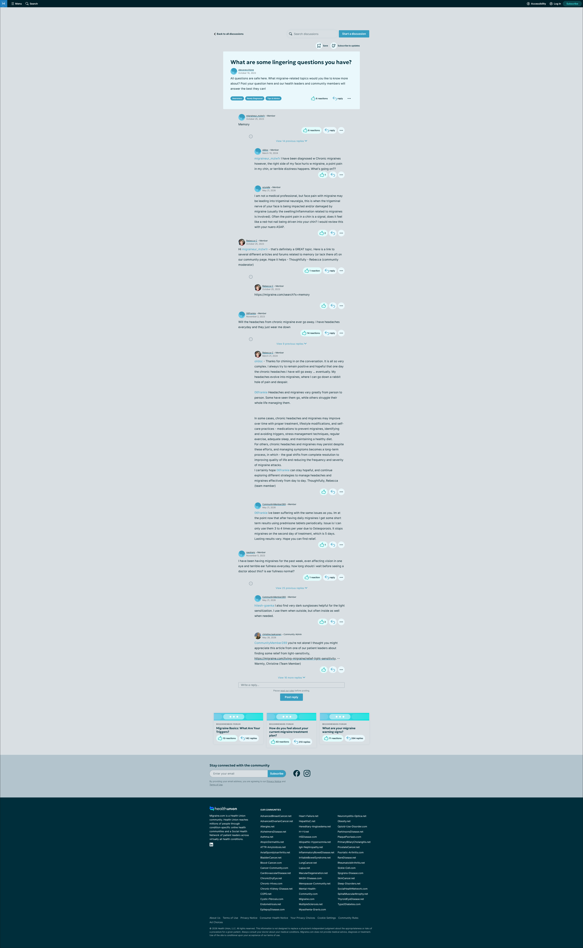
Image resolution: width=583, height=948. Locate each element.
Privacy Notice (552, 933)
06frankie (251, 313)
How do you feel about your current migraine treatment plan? (288, 731)
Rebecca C (251, 240)
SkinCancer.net (346, 878)
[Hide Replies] (251, 136)
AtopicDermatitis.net (272, 841)
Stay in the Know (502, 910)
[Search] (290, 33)
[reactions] (324, 305)
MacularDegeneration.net (313, 873)
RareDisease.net (347, 857)
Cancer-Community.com (274, 867)
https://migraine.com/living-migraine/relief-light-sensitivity (295, 658)
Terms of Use (216, 784)
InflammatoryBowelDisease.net (316, 852)
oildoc (265, 150)
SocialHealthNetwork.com (353, 888)
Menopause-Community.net (315, 883)
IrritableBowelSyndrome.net (315, 857)
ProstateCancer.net (349, 847)
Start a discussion (354, 33)
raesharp (250, 552)
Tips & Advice (273, 98)
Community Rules (348, 917)
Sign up (565, 924)
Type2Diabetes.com (349, 904)
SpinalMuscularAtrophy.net (353, 893)
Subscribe (572, 3)
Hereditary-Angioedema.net (315, 826)
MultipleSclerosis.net (311, 904)
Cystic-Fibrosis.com (271, 899)
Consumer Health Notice (274, 917)
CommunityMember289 (274, 504)
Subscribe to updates (349, 45)
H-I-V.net (304, 831)
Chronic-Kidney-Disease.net (276, 888)
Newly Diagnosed (255, 98)
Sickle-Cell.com (347, 867)
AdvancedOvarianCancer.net (276, 821)
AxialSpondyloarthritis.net (275, 852)
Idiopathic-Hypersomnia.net (315, 841)
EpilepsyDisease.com (272, 909)
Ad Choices (216, 922)
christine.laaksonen (271, 634)
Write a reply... (250, 685)
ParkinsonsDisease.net (350, 831)
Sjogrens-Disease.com (350, 873)
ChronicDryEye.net (271, 878)
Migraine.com (306, 899)
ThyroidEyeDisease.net (351, 899)
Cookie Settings (326, 917)
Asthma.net (266, 836)
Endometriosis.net (270, 904)
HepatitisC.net (307, 821)
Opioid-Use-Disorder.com (352, 826)
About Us (215, 917)
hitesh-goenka (264, 605)
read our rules (287, 690)
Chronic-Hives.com (271, 883)
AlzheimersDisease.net (273, 831)
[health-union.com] (223, 809)
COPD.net (265, 893)
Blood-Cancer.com (271, 862)
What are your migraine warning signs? (338, 730)
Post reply (291, 697)
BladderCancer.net (270, 857)
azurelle (266, 187)
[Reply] (333, 174)
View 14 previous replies (290, 140)
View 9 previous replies (290, 343)
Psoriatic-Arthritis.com (351, 852)
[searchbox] (316, 33)
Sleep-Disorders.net (349, 883)
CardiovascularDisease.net (275, 873)
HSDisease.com (308, 836)
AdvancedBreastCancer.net (276, 815)
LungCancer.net (308, 862)
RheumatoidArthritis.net (351, 862)
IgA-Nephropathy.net (311, 847)
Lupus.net (304, 867)
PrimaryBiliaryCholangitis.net (354, 841)
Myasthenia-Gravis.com (312, 909)
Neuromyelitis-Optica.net (352, 815)
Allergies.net (267, 826)
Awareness (237, 98)
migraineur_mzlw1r (255, 115)
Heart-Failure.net (308, 815)
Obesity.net (344, 821)
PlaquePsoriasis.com (349, 836)
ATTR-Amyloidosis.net (273, 847)
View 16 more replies (290, 677)
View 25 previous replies (290, 588)
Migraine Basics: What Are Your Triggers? (238, 730)
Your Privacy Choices (302, 917)
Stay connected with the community (239, 765)
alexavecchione (246, 69)
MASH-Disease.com (310, 878)
